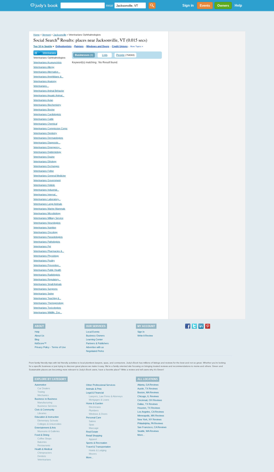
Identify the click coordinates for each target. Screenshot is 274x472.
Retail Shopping (94, 435)
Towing (41, 392)
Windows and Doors (97, 46)
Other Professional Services (100, 385)
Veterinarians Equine (44, 156)
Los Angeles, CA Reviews (150, 411)
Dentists (41, 456)
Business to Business (46, 399)
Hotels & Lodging (97, 450)
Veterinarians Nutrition (44, 227)
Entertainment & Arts (45, 427)
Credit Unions (120, 46)
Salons (92, 421)
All (35, 52)
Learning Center (94, 339)
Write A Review (145, 335)
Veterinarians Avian (43, 100)
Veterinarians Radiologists (46, 274)
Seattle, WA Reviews (148, 431)
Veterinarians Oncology (45, 232)
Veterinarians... (41, 86)
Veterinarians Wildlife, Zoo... (47, 312)
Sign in (188, 5)
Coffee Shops (44, 438)
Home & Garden (94, 403)
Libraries (41, 413)
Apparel (93, 439)
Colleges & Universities (49, 424)
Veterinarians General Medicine (49, 175)
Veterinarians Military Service (48, 218)
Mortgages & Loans (99, 399)
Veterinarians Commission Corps (50, 128)
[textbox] (83, 5)
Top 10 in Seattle (42, 46)
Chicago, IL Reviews (148, 396)
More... (89, 457)
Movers (93, 453)
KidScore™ (40, 343)
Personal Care (93, 417)
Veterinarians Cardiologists (47, 114)
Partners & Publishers (97, 343)
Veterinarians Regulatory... (47, 279)
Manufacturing (44, 402)
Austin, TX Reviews (147, 388)
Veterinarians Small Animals (47, 284)
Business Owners (95, 335)
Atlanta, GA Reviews (148, 384)
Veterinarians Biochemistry (47, 105)
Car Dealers (43, 388)
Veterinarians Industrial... (46, 189)
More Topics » (136, 46)
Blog (37, 339)
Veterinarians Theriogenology (48, 303)
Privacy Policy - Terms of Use (50, 347)
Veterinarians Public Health (47, 270)
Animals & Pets (94, 389)
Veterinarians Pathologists (46, 241)
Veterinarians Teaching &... (47, 298)
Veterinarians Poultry (44, 260)
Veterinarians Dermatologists (48, 138)
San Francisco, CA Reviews (152, 427)
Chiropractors (44, 452)
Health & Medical (43, 449)
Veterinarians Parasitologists (48, 237)
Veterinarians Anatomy (45, 81)
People (120, 55)
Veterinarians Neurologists (47, 223)
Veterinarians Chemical (45, 123)
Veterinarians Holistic (44, 185)
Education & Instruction (47, 417)
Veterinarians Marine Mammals (49, 208)
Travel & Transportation (98, 446)
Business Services (47, 406)
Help (238, 5)
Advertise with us (95, 347)
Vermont (46, 34)
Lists (104, 55)
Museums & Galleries (48, 431)
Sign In (140, 331)
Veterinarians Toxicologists (47, 307)
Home (36, 34)
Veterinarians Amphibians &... (48, 76)
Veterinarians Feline (43, 171)
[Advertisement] (137, 21)
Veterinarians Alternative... (46, 72)
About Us (39, 335)
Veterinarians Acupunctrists (47, 62)
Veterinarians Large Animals (47, 204)
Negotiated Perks (95, 351)
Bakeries (42, 442)
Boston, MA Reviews (148, 392)
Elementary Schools (47, 420)
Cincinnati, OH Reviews (149, 400)
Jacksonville (59, 34)
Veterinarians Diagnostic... (46, 142)
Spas (91, 424)
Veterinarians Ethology (45, 161)
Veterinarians (49, 52)
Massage (93, 428)
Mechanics (43, 395)
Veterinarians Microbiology (47, 213)
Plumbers (94, 410)
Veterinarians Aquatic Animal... (48, 95)
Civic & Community (44, 409)
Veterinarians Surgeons (45, 289)
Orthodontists (63, 46)
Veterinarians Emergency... (47, 147)
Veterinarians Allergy (43, 67)
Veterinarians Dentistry (45, 133)
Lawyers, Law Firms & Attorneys (106, 396)
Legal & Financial (95, 392)
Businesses (82, 55)
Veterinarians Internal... (45, 194)
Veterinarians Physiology (46, 256)
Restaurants (43, 445)
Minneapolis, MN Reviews (150, 415)
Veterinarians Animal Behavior (48, 90)
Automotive (40, 384)
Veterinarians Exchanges (46, 166)
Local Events (93, 331)
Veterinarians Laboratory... (47, 199)
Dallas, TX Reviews (147, 404)
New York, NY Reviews (149, 419)
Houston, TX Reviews (148, 408)
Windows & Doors (98, 414)
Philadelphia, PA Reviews (150, 423)
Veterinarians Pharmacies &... (48, 251)
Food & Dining (42, 435)
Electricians (95, 407)
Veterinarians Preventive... (47, 265)
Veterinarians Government (47, 180)
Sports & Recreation (96, 443)
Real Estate (92, 431)
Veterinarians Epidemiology (47, 152)
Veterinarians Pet (42, 246)
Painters (78, 46)
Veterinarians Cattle (43, 119)
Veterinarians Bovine (44, 109)
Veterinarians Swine (43, 293)
